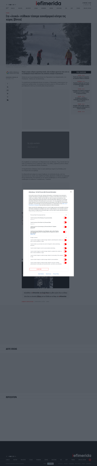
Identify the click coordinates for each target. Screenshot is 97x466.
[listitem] (48, 215)
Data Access (48, 273)
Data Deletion (41, 273)
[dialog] (48, 233)
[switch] (65, 218)
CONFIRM (39, 269)
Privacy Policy (56, 273)
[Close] (71, 192)
